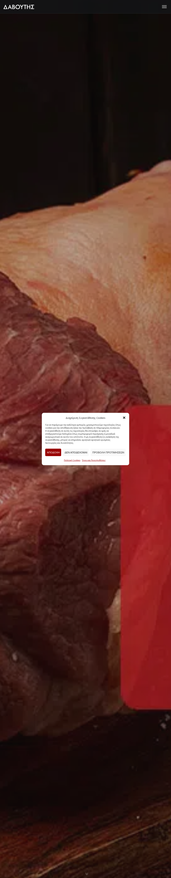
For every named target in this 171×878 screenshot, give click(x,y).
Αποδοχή (53, 452)
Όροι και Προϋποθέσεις (94, 460)
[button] (124, 417)
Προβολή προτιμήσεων (108, 452)
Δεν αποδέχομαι (76, 452)
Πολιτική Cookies (72, 460)
